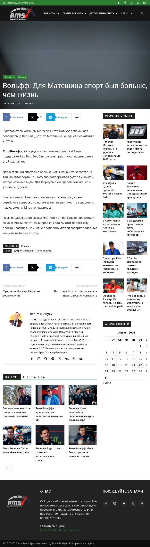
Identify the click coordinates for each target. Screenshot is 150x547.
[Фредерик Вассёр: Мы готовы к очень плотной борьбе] (113, 285)
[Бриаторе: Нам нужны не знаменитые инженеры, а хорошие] (113, 248)
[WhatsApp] (75, 359)
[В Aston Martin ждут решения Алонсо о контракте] (113, 210)
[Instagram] (125, 2)
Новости (22, 77)
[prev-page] (5, 468)
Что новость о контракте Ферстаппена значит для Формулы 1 (136, 302)
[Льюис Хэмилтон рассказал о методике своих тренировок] (137, 172)
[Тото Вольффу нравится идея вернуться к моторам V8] (50, 395)
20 (126, 365)
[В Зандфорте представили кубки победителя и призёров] (137, 210)
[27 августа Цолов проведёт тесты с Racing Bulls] (113, 172)
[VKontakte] (68, 359)
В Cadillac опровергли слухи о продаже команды (134, 265)
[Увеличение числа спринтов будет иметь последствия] (137, 131)
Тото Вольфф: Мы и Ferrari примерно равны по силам (81, 452)
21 (133, 365)
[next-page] (11, 468)
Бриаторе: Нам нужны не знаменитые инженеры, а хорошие (112, 265)
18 (113, 365)
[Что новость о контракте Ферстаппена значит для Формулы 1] (137, 285)
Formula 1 (9, 77)
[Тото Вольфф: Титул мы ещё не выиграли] (17, 435)
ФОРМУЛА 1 (50, 13)
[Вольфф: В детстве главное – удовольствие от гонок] (50, 435)
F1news (25, 245)
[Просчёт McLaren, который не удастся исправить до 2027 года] (113, 131)
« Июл (107, 383)
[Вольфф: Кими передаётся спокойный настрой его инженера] (83, 395)
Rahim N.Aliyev (41, 314)
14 (133, 359)
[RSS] (131, 2)
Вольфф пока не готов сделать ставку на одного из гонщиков (17, 412)
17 (106, 365)
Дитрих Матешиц (23, 250)
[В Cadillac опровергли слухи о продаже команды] (137, 248)
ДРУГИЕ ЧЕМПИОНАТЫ (101, 13)
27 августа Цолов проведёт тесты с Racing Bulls (112, 190)
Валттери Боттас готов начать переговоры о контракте (75, 293)
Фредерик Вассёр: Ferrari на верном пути (21, 293)
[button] (142, 13)
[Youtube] (144, 2)
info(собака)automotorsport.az (60, 530)
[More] (77, 117)
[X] (138, 2)
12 (119, 359)
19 (119, 365)
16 (147, 359)
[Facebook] (118, 2)
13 (126, 359)
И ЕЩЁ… (125, 13)
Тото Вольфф (44, 250)
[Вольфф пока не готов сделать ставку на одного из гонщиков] (17, 395)
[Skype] (47, 359)
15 (140, 359)
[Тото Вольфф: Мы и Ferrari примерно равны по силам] (83, 435)
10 (106, 359)
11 (113, 359)
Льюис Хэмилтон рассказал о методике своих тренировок (137, 190)
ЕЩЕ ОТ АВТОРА (34, 377)
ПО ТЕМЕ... (12, 377)
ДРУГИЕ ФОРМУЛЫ (73, 13)
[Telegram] (54, 359)
